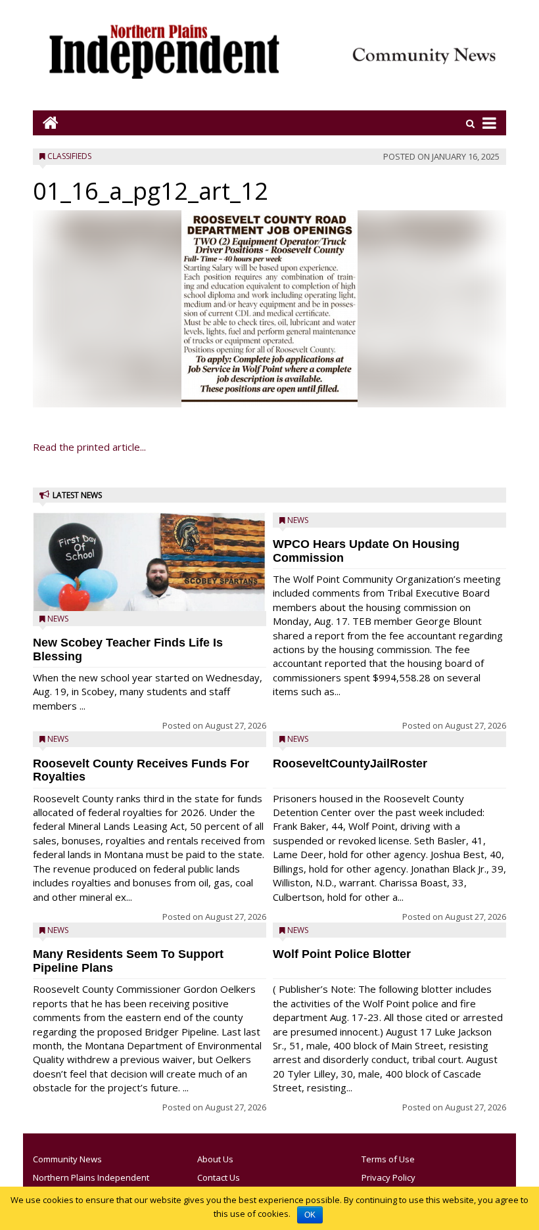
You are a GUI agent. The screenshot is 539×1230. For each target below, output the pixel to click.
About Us (215, 1159)
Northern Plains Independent (91, 1177)
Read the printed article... (89, 446)
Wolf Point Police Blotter (342, 954)
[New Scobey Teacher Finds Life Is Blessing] (149, 592)
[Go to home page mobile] (46, 122)
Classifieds (69, 156)
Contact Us (218, 1177)
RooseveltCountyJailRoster (350, 763)
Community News (67, 1159)
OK (310, 1214)
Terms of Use (388, 1159)
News (57, 618)
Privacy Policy (388, 1177)
